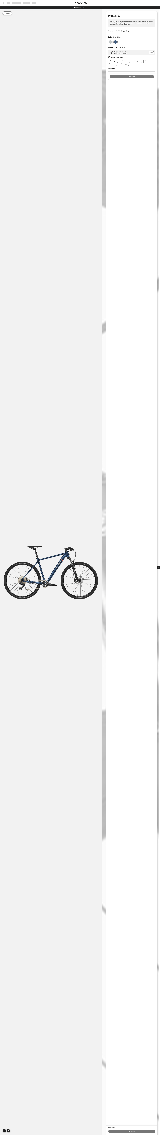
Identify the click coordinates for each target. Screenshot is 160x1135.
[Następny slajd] (8, 1130)
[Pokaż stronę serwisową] (158, 567)
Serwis (34, 3)
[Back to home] (80, 3)
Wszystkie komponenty (114, 29)
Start (151, 52)
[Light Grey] (110, 42)
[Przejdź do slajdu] (33, 1130)
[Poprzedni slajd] (4, 1130)
